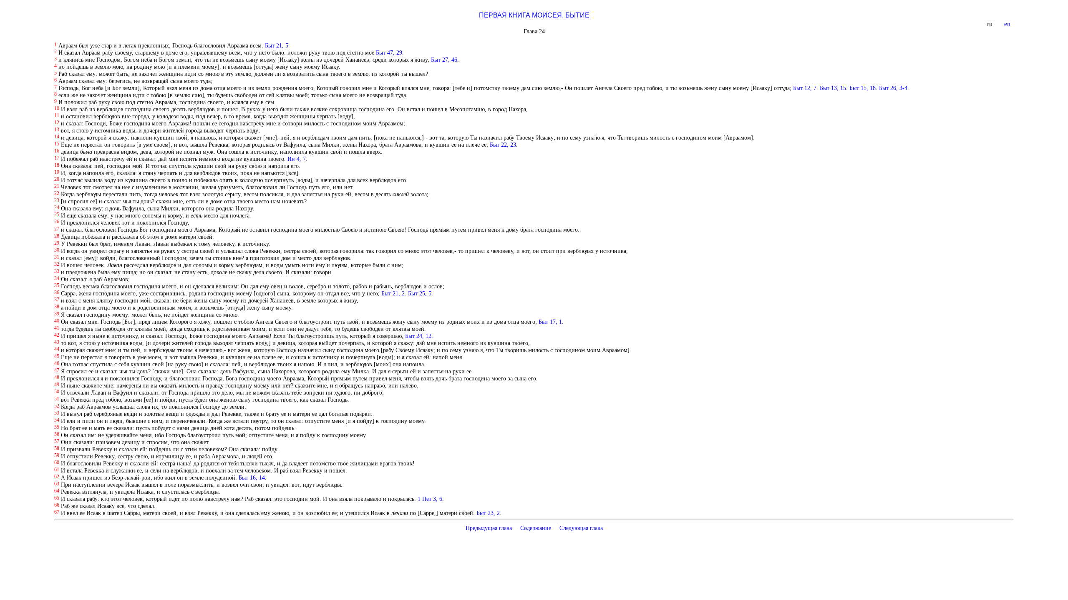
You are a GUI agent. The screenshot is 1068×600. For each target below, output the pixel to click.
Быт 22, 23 (503, 144)
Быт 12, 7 (804, 88)
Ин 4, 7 (296, 158)
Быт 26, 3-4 (893, 88)
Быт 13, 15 (833, 88)
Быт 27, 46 (444, 59)
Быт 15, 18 (862, 88)
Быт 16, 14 (252, 477)
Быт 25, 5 (419, 293)
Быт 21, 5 (276, 45)
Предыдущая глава (488, 528)
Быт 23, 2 (488, 513)
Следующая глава (581, 528)
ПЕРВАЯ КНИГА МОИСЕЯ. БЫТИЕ (534, 15)
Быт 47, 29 (389, 52)
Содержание (535, 528)
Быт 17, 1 (550, 321)
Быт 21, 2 (393, 293)
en (1008, 24)
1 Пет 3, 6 (430, 498)
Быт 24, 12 (418, 335)
